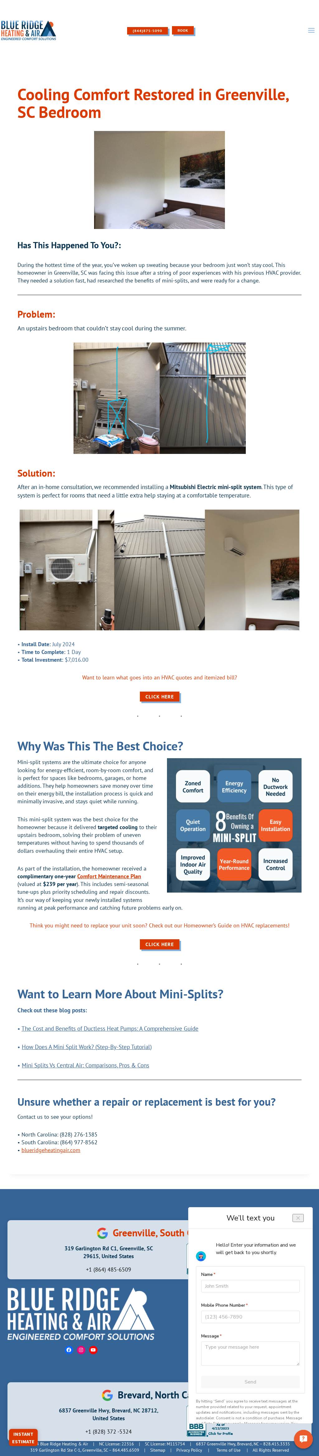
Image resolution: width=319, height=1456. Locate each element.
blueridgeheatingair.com (50, 1150)
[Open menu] (311, 30)
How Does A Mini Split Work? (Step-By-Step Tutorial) (87, 1047)
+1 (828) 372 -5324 (108, 1431)
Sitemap (157, 1450)
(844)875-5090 (147, 30)
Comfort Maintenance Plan (109, 876)
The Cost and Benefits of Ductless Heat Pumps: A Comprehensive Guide (109, 1028)
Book (183, 30)
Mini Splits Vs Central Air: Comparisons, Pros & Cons (85, 1065)
